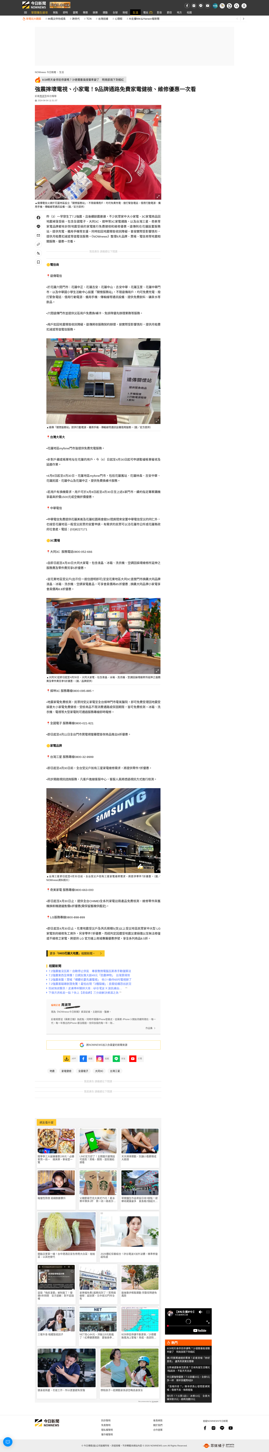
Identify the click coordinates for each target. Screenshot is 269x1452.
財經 (125, 12)
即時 (65, 12)
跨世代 (76, 18)
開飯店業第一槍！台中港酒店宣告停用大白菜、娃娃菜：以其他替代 (66, 1255)
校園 (189, 12)
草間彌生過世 (39, 12)
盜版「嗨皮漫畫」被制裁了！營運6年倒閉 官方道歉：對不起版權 (56, 1295)
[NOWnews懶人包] (222, 5)
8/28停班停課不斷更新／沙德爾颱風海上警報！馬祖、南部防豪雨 (138, 1336)
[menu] (25, 12)
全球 (115, 12)
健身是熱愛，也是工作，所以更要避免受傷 (61, 1390)
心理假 (118, 18)
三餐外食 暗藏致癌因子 (50, 1334)
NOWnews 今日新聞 (45, 72)
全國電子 (83, 1071)
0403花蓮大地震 (68, 953)
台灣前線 (103, 18)
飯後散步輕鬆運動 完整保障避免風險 (139, 1294)
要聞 (75, 12)
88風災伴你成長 (57, 18)
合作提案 (158, 1429)
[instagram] (193, 5)
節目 (169, 12)
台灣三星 (115, 1071)
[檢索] (236, 5)
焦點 (55, 12)
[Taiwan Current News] (215, 5)
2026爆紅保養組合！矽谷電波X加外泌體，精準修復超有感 (129, 1255)
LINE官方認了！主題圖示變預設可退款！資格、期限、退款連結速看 (97, 1159)
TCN (89, 18)
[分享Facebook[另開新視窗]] (38, 217)
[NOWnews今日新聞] (34, 5)
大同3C (99, 1071)
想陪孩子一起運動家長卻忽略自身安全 (122, 1390)
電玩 (145, 12)
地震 (52, 1071)
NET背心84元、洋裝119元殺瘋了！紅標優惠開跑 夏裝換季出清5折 (97, 1336)
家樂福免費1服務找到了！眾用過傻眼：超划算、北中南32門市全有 (98, 1295)
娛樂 (95, 12)
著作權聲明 (107, 1434)
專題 (85, 12)
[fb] (187, 5)
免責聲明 (106, 1425)
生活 (135, 12)
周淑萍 (43, 96)
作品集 (149, 1028)
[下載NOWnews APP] (229, 5)
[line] (200, 5)
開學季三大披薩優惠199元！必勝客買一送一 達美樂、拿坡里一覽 (56, 1159)
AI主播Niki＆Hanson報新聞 (144, 18)
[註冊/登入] (244, 5)
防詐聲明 (106, 1420)
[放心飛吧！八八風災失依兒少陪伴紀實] (60, 4)
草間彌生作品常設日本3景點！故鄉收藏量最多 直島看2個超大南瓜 (139, 1200)
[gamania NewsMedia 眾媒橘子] (218, 1445)
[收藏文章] (38, 262)
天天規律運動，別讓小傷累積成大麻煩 (138, 1158)
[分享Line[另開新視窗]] (38, 226)
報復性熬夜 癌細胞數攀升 (52, 1198)
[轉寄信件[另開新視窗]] (38, 235)
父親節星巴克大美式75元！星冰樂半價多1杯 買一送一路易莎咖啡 (98, 1200)
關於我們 (158, 1425)
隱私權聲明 (107, 1429)
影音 (159, 12)
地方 (179, 12)
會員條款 (158, 1420)
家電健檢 (66, 1071)
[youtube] (207, 5)
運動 (105, 12)
